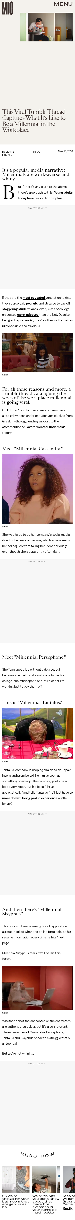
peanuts (32, 303)
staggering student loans (20, 309)
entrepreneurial (22, 320)
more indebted (28, 314)
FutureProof (16, 410)
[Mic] (7, 8)
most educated (34, 297)
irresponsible (11, 326)
